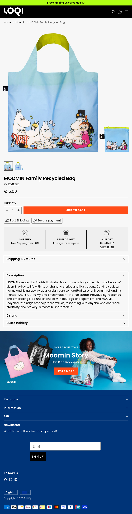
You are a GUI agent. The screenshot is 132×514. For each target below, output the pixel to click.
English (10, 492)
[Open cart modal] (119, 11)
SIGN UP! (37, 456)
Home (7, 22)
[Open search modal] (113, 11)
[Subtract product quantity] (7, 210)
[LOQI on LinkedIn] (16, 480)
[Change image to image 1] (8, 166)
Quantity (10, 203)
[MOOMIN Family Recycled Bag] (66, 93)
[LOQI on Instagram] (11, 480)
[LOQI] (13, 11)
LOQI (28, 498)
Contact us (107, 247)
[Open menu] (126, 11)
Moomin (20, 22)
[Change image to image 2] (19, 166)
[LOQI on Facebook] (5, 480)
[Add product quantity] (18, 210)
